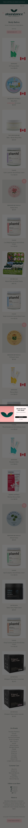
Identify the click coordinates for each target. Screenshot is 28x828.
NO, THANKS (21, 419)
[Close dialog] (27, 406)
